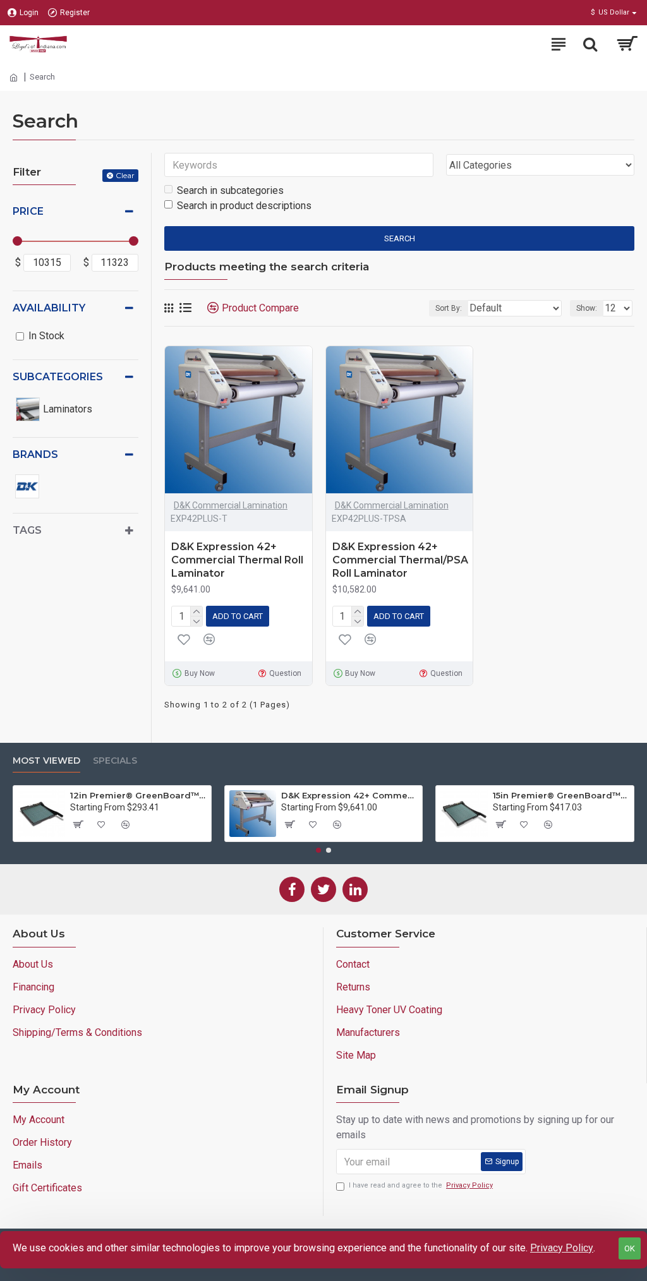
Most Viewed (46, 760)
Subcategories (58, 377)
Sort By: (448, 308)
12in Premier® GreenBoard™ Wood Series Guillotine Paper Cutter (138, 795)
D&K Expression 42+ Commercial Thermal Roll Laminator (237, 560)
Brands (35, 454)
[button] (318, 850)
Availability (49, 308)
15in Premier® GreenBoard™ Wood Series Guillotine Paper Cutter (561, 795)
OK (629, 1248)
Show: (586, 308)
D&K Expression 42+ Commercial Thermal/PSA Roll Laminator (400, 560)
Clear (125, 175)
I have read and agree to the (421, 1185)
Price (28, 211)
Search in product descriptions (244, 206)
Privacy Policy (561, 1248)
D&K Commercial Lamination (230, 505)
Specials (115, 760)
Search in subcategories (230, 190)
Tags (27, 530)
